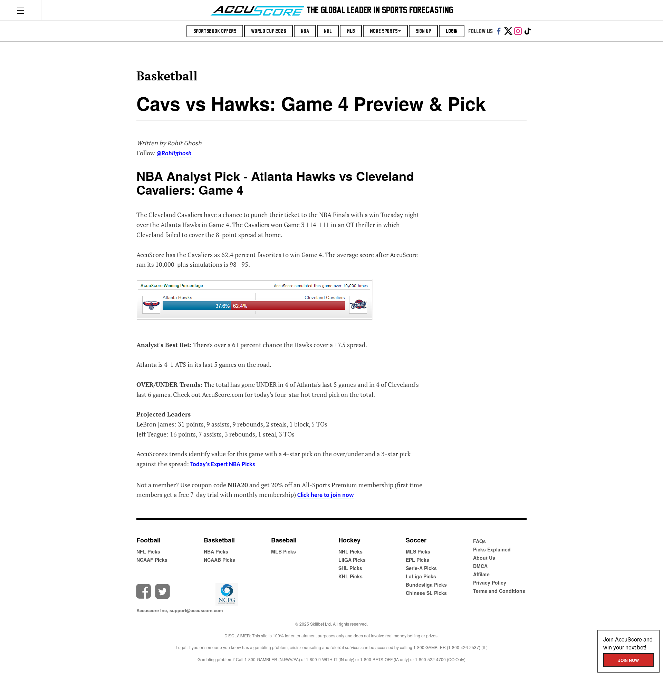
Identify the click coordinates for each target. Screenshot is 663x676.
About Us (484, 557)
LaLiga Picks (421, 576)
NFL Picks (148, 551)
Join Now (628, 660)
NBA (305, 31)
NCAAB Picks (219, 559)
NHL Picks (350, 551)
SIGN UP (423, 31)
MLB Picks (283, 551)
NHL (328, 31)
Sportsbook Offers (214, 31)
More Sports (383, 31)
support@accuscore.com (196, 610)
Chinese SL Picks (426, 592)
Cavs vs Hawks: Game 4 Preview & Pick (311, 103)
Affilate (481, 574)
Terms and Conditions (499, 590)
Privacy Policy (489, 582)
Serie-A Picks (421, 568)
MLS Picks (418, 551)
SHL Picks (350, 568)
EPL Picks (417, 559)
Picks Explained (492, 549)
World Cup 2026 (268, 31)
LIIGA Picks (352, 559)
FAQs (479, 541)
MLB (351, 31)
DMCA (480, 565)
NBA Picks (216, 551)
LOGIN (452, 31)
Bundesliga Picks (426, 584)
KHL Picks (350, 576)
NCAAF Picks (151, 559)
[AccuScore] (257, 9)
